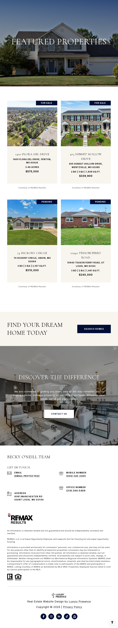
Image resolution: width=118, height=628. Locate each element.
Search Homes (94, 329)
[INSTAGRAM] (51, 616)
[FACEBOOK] (43, 616)
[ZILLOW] (74, 616)
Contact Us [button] (59, 414)
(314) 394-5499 (75, 490)
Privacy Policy (72, 606)
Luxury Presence (80, 601)
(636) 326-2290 (76, 476)
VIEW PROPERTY (32, 144)
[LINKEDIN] (59, 616)
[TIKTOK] (67, 616)
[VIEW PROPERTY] (32, 142)
